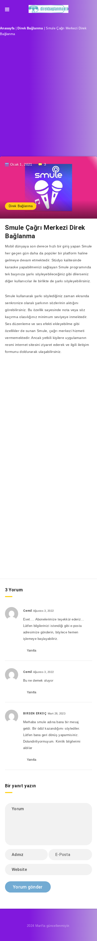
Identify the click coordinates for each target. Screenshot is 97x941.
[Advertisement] (48, 100)
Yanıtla (32, 650)
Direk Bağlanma (30, 28)
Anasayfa (7, 28)
